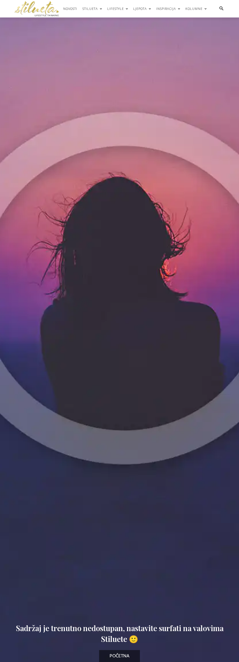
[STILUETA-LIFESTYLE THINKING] (39, 9)
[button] (221, 9)
